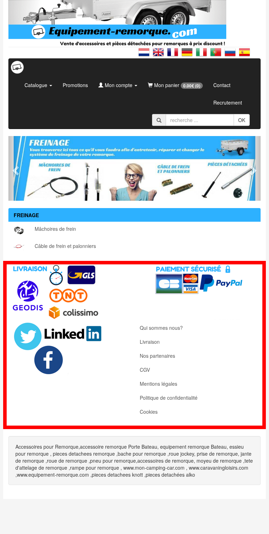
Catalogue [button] (37, 84)
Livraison (150, 341)
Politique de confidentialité (169, 397)
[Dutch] (145, 55)
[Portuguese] (217, 55)
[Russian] (232, 55)
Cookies (149, 411)
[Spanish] (244, 55)
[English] (160, 55)
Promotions (75, 84)
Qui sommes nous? (161, 327)
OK (241, 119)
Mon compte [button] (118, 84)
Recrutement (227, 102)
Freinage (26, 215)
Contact (221, 84)
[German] (188, 55)
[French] (174, 55)
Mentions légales (158, 383)
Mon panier (176, 85)
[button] (14, 168)
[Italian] (203, 55)
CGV (145, 369)
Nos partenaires (157, 355)
